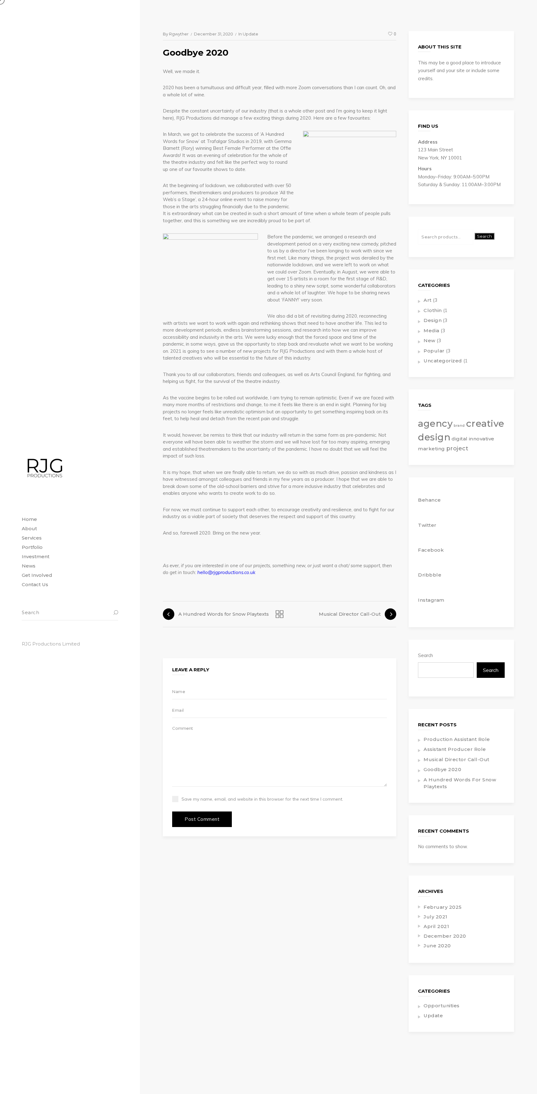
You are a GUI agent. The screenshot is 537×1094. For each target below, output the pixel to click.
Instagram (431, 600)
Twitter (427, 525)
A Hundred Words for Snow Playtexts (460, 783)
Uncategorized (443, 361)
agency (435, 423)
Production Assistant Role (457, 739)
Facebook (431, 550)
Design (433, 320)
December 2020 (445, 936)
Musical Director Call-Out (456, 759)
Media (431, 330)
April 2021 (436, 926)
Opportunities (442, 1006)
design (434, 437)
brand (459, 426)
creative (485, 423)
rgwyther (179, 33)
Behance (429, 500)
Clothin (433, 310)
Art (428, 300)
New (429, 340)
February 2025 (443, 907)
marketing (431, 449)
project (457, 448)
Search (484, 236)
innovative (481, 439)
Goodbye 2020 (442, 769)
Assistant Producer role (455, 749)
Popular (434, 351)
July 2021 (436, 917)
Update (250, 33)
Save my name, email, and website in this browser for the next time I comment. (262, 799)
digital (460, 439)
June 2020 (437, 946)
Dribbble (429, 575)
